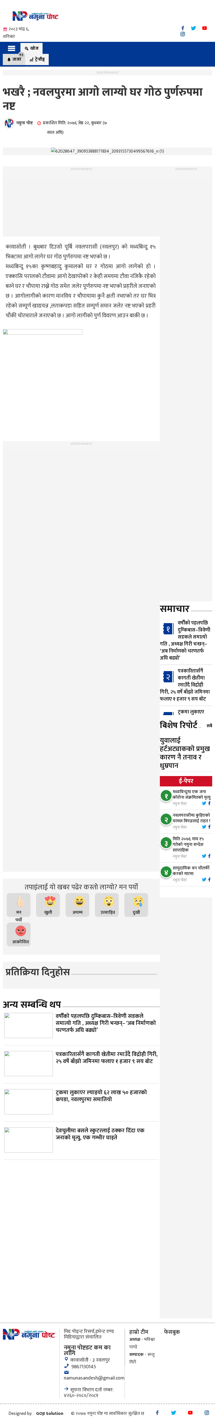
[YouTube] (204, 28)
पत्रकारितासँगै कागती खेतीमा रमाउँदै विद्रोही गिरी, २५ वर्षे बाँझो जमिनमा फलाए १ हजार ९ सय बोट (185, 685)
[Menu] (12, 48)
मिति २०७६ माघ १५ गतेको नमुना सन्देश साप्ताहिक (188, 844)
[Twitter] (193, 28)
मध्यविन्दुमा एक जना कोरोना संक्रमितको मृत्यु (192, 794)
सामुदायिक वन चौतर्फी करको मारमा (191, 871)
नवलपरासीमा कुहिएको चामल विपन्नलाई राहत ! (191, 818)
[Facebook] (182, 28)
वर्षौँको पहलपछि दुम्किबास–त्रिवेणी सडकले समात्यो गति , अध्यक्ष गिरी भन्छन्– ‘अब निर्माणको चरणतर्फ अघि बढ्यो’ (185, 640)
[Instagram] (182, 34)
